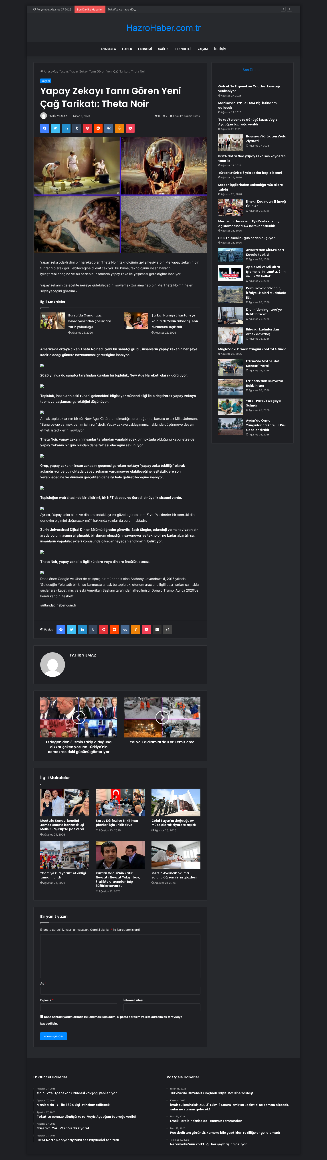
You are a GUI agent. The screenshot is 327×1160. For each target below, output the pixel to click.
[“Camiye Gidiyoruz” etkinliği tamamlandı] (64, 855)
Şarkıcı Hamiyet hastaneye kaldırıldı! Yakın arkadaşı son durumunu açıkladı (174, 321)
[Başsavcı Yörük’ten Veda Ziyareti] (230, 142)
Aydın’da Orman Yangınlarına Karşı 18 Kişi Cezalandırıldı (266, 425)
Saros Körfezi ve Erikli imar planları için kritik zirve (117, 822)
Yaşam (203, 49)
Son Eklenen (252, 70)
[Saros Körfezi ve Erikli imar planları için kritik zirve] (120, 802)
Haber (127, 49)
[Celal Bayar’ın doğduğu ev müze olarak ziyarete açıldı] (175, 802)
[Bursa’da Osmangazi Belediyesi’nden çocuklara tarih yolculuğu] (52, 320)
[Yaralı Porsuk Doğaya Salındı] (230, 407)
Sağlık (163, 49)
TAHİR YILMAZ (57, 116)
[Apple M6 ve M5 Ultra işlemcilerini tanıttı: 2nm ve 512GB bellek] (230, 273)
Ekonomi (145, 49)
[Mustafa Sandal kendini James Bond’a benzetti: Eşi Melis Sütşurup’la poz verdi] (64, 802)
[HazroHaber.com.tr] (163, 27)
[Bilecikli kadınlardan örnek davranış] (230, 335)
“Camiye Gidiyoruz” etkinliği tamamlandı (63, 875)
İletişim (220, 49)
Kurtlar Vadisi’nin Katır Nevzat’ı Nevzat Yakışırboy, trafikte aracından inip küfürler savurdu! (118, 879)
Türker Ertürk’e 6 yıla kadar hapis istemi (250, 173)
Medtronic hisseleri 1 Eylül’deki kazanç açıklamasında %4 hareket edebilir (249, 223)
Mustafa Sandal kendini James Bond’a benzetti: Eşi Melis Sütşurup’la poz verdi (62, 824)
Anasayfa (108, 49)
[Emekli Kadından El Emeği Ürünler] (230, 207)
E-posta (47, 1000)
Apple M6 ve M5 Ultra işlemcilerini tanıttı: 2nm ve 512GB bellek (266, 271)
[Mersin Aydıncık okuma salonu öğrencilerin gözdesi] (175, 855)
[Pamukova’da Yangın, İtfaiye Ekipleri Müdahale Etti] (230, 294)
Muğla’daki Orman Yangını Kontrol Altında (252, 349)
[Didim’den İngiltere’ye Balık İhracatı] (230, 315)
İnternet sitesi (133, 1000)
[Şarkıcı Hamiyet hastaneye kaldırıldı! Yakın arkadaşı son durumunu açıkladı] (136, 320)
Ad (43, 983)
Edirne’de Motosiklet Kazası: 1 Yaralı (263, 363)
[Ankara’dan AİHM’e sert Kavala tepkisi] (230, 255)
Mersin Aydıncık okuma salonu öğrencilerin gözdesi (174, 875)
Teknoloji (183, 49)
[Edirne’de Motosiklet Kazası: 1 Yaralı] (230, 367)
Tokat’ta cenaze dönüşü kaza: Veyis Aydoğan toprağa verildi (149, 9)
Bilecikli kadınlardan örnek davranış (262, 331)
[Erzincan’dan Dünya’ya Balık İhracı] (230, 387)
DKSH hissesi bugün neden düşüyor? (247, 238)
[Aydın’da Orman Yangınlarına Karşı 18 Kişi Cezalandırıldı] (230, 426)
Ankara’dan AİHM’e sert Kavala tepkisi (265, 252)
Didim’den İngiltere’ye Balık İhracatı (264, 311)
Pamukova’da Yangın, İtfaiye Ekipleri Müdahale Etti (266, 293)
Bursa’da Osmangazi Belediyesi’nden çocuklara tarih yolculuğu (89, 321)
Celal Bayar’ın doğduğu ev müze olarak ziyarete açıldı (173, 822)
